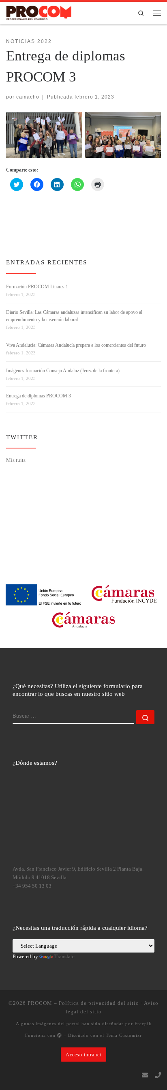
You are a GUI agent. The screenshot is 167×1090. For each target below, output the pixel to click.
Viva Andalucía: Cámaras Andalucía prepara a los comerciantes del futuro (76, 345)
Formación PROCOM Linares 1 (37, 287)
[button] (44, 135)
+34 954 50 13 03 (32, 886)
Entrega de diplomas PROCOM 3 (38, 396)
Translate (64, 956)
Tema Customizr (124, 1035)
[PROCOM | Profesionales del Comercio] (38, 12)
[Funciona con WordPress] (59, 1035)
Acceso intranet (83, 1054)
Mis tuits (16, 460)
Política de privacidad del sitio (99, 1003)
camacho (27, 96)
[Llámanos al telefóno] (158, 1075)
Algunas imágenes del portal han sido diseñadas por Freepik (84, 1023)
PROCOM (40, 1003)
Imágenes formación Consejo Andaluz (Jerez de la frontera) (63, 370)
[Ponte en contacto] (145, 1075)
